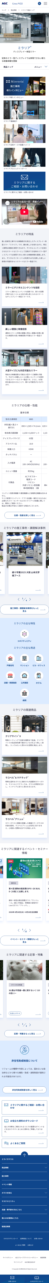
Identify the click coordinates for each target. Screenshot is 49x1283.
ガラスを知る (7, 1193)
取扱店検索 (6, 1226)
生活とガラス (15, 1013)
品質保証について (26, 1238)
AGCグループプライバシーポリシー (26, 1257)
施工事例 (5, 1176)
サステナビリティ (8, 1201)
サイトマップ (18, 1262)
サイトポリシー (8, 1257)
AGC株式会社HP (30, 1262)
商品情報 (5, 1167)
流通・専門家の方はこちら (12, 1209)
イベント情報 (7, 1184)
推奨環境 (43, 1257)
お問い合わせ (38, 1238)
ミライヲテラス (7, 1159)
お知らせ (30, 1245)
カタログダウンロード (11, 1238)
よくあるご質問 (20, 1245)
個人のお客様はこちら (10, 1218)
